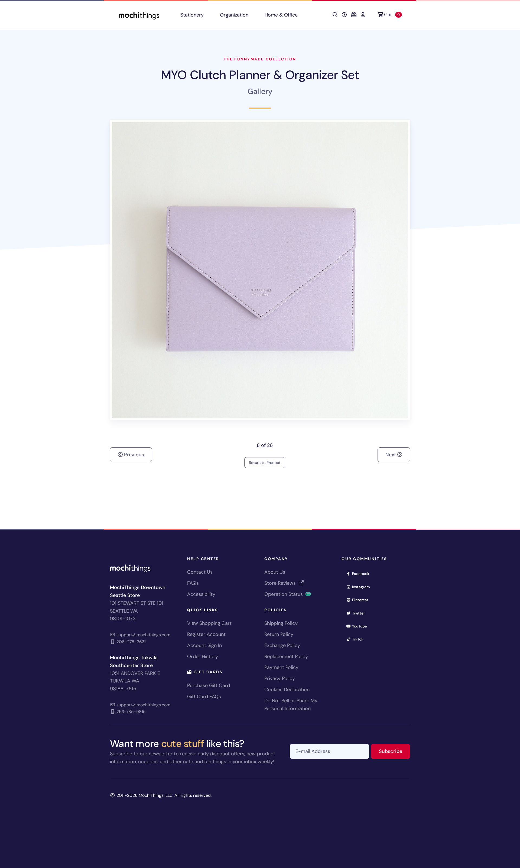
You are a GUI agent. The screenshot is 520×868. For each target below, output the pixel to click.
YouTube (361, 626)
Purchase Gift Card (208, 685)
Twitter (360, 613)
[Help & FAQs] (344, 15)
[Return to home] (139, 15)
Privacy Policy (279, 678)
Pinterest (362, 599)
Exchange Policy (282, 645)
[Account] (363, 15)
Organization (234, 15)
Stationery (192, 15)
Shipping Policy (281, 623)
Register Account (206, 634)
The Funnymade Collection (260, 59)
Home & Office (281, 15)
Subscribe (394, 751)
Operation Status (284, 594)
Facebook (362, 573)
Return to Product (265, 462)
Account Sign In (204, 645)
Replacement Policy (286, 656)
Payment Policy (281, 667)
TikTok (359, 639)
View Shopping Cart (209, 623)
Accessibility (201, 594)
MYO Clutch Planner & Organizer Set (260, 75)
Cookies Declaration (287, 689)
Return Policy (278, 634)
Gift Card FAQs (204, 696)
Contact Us (200, 572)
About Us (274, 572)
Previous (133, 454)
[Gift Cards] (354, 15)
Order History (202, 656)
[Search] (335, 15)
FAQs (193, 583)
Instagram (363, 586)
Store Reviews (280, 583)
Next (391, 454)
